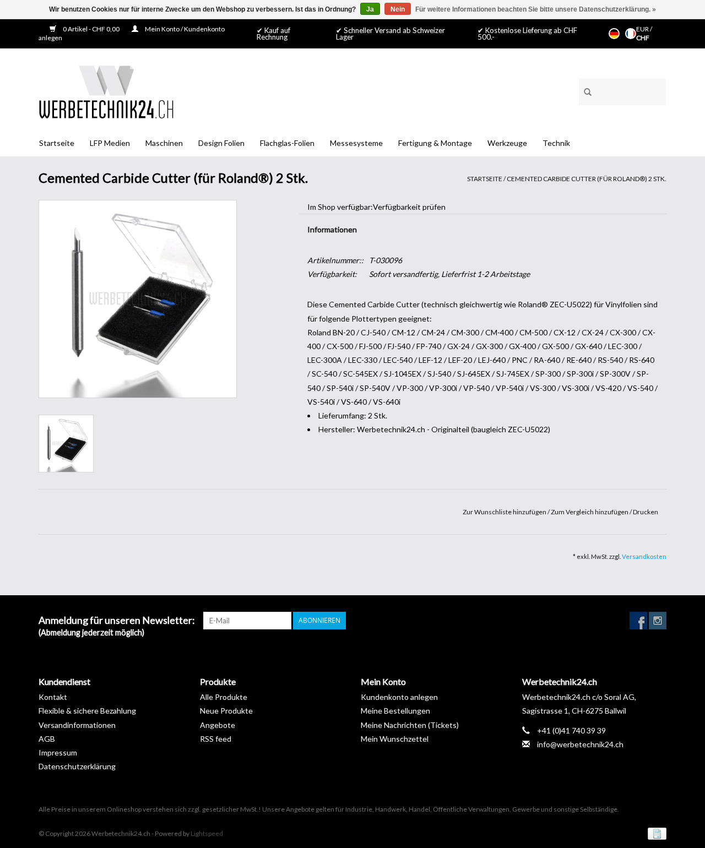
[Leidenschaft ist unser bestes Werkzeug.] (106, 91)
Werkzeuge (507, 143)
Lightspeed (207, 833)
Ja (370, 9)
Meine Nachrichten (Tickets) (410, 725)
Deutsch (614, 33)
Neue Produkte (226, 710)
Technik (556, 143)
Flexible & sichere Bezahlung (87, 710)
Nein (398, 9)
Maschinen (164, 143)
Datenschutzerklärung (77, 766)
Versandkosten (644, 556)
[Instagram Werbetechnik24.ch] (657, 620)
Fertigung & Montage (435, 143)
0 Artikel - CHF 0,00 (91, 29)
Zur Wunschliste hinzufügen (505, 512)
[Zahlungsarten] (655, 833)
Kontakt (53, 697)
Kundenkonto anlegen (399, 697)
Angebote (217, 725)
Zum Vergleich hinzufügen (590, 512)
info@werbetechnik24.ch (580, 744)
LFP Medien (110, 143)
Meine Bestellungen (395, 710)
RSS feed (215, 738)
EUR (643, 29)
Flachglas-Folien (287, 143)
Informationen (332, 229)
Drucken (645, 512)
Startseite (56, 143)
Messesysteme (356, 143)
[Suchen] (583, 90)
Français (630, 33)
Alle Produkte (223, 697)
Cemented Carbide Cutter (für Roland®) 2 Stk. (586, 179)
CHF (642, 38)
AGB (47, 738)
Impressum (58, 752)
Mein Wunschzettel (395, 738)
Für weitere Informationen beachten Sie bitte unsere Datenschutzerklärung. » (535, 9)
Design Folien (221, 143)
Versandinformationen (77, 725)
